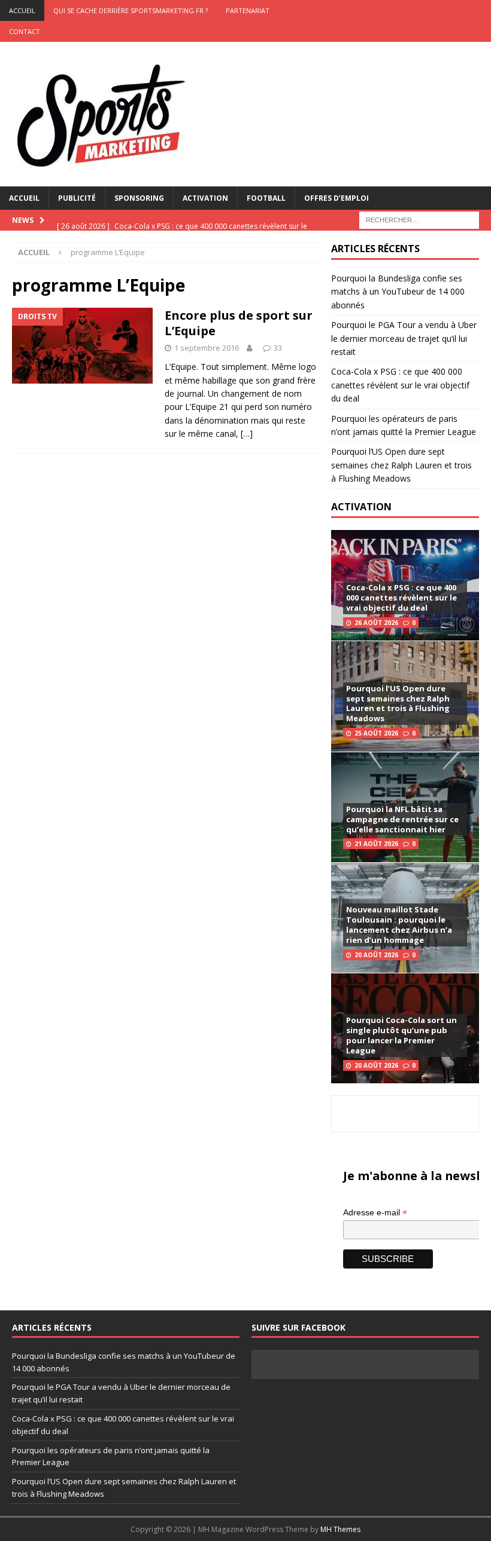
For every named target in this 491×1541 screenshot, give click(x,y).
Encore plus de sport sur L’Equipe (239, 323)
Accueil (24, 198)
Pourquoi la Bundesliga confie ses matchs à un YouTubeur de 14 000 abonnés (398, 291)
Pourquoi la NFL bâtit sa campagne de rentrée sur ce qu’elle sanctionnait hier (402, 819)
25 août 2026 (376, 733)
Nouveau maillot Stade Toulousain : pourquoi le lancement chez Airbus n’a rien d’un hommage (399, 924)
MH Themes (340, 1529)
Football (266, 198)
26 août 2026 (376, 622)
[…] (247, 433)
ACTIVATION (361, 506)
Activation (205, 198)
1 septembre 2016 (206, 347)
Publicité (77, 198)
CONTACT (24, 31)
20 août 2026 (376, 955)
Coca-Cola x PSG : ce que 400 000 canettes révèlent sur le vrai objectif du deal (400, 385)
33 (278, 347)
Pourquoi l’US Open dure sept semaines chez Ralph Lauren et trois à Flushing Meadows (401, 465)
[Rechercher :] (419, 219)
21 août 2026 (376, 844)
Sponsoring (139, 198)
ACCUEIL (22, 10)
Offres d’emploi (336, 198)
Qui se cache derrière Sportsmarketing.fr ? (130, 10)
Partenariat (247, 10)
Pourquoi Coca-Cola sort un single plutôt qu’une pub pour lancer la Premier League (401, 1035)
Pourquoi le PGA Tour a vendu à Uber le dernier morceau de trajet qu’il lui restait (404, 338)
